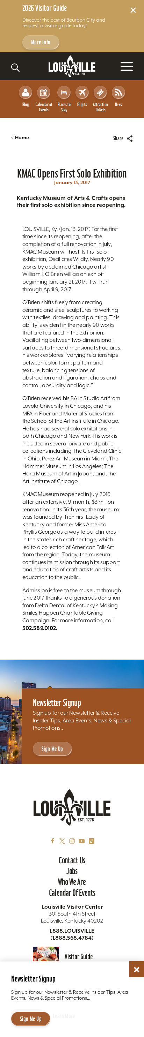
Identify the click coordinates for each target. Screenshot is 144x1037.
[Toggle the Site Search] (15, 68)
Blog (25, 104)
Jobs (72, 871)
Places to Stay (64, 107)
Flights (82, 104)
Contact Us (72, 860)
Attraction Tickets (100, 107)
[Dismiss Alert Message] (133, 10)
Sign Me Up (52, 748)
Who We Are (72, 882)
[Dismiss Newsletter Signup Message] (136, 969)
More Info (41, 42)
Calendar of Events (44, 107)
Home (20, 138)
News (118, 104)
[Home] (72, 66)
